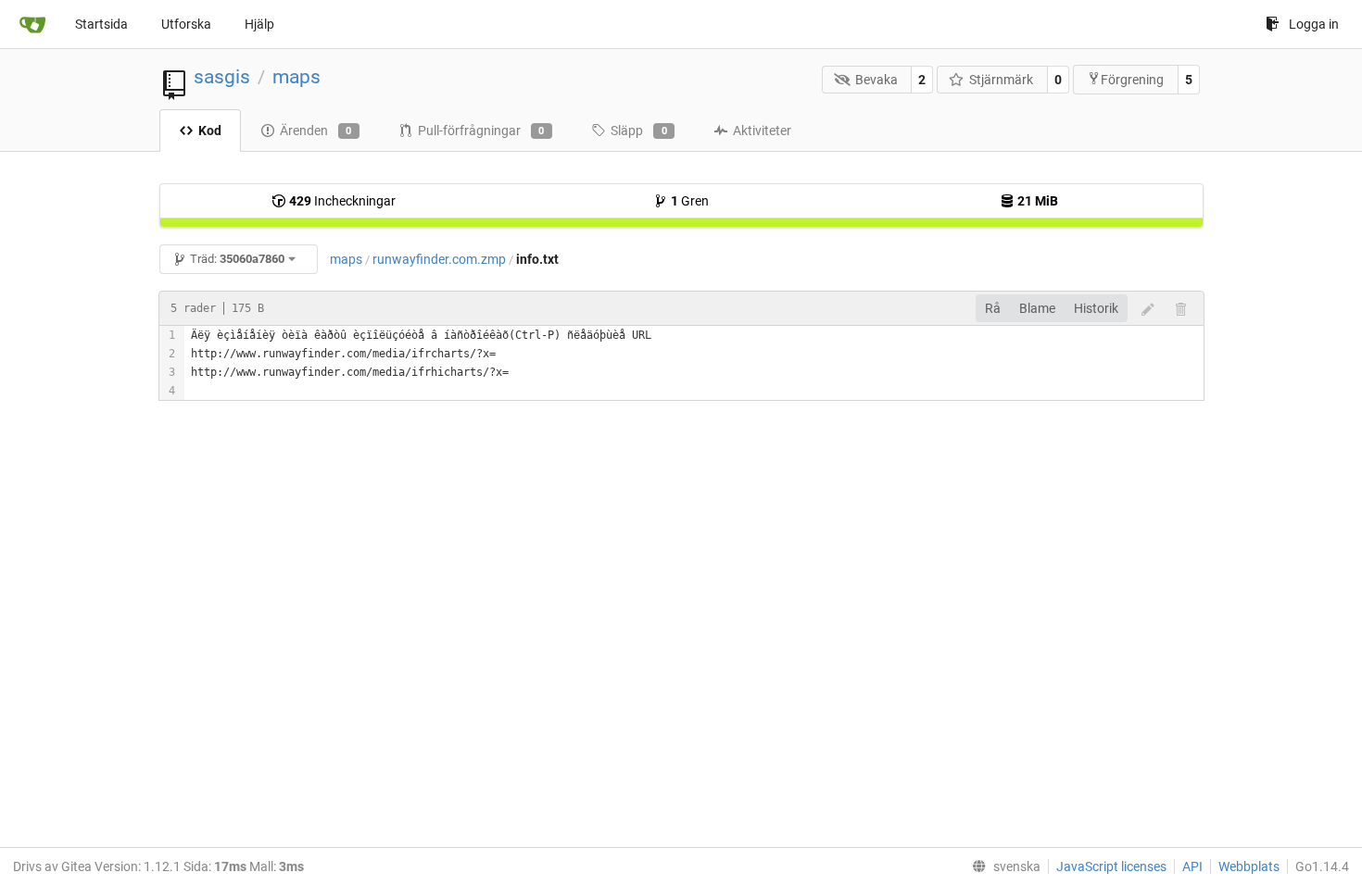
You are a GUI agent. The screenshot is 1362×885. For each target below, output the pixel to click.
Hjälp (259, 24)
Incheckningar (342, 200)
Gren (690, 200)
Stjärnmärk (1001, 79)
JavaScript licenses (1111, 866)
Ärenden (316, 130)
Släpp (639, 130)
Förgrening (1132, 79)
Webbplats (1249, 866)
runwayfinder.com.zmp (439, 259)
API (1192, 866)
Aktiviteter (762, 130)
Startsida (101, 24)
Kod (209, 130)
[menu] (1002, 866)
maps (296, 77)
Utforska (186, 24)
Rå (993, 308)
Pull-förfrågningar (481, 130)
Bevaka (876, 79)
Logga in (1314, 24)
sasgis (222, 77)
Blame (1037, 308)
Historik (1096, 308)
